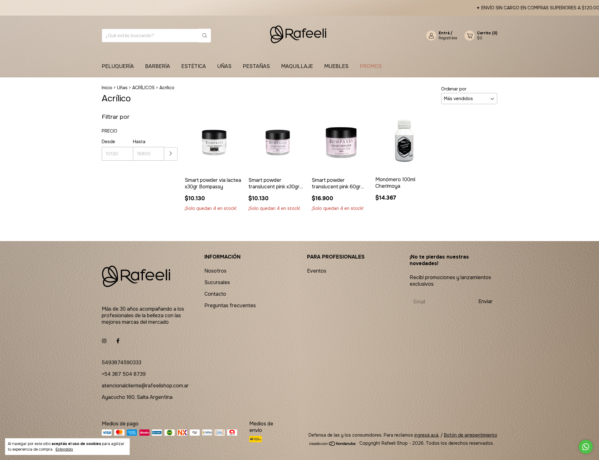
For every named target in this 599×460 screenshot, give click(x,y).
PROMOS (371, 66)
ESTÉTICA (193, 66)
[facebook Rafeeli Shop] (117, 341)
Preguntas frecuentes (230, 305)
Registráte (448, 38)
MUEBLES (336, 66)
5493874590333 (121, 362)
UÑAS (224, 66)
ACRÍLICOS (143, 87)
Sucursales (217, 282)
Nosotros (215, 271)
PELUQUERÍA (118, 66)
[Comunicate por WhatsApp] (586, 447)
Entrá (444, 33)
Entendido (64, 449)
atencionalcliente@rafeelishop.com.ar (145, 385)
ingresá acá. (426, 435)
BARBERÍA (157, 66)
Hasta (139, 141)
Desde (108, 141)
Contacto (215, 294)
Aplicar (171, 154)
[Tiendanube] (333, 445)
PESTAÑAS (256, 66)
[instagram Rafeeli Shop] (104, 341)
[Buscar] (204, 35)
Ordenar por (453, 89)
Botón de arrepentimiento (470, 435)
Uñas (122, 87)
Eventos (316, 271)
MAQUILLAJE (297, 66)
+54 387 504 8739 (124, 374)
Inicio (107, 87)
